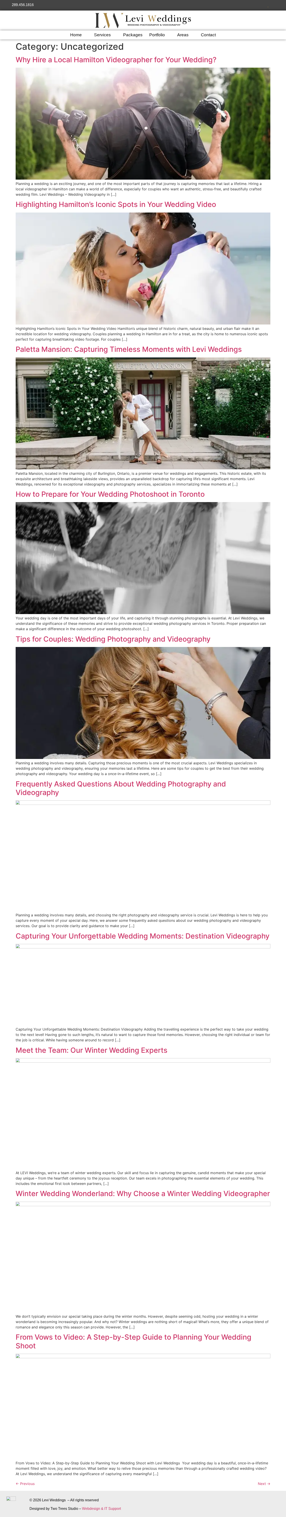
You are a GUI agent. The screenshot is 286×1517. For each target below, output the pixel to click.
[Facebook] (250, 5)
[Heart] (268, 5)
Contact (208, 35)
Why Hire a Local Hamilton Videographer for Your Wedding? (116, 59)
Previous (25, 1483)
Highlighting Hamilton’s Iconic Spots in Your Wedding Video (116, 204)
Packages (133, 35)
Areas (183, 35)
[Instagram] (256, 5)
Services (102, 35)
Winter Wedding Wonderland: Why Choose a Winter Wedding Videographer (143, 1193)
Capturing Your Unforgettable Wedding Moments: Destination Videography (142, 936)
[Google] (262, 5)
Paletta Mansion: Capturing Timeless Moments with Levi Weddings (129, 349)
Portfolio (157, 35)
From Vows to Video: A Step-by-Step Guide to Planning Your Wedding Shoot (133, 1341)
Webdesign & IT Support (101, 1509)
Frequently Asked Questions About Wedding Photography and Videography (121, 788)
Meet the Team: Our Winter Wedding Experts (91, 1050)
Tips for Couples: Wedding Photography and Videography (113, 639)
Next (264, 1483)
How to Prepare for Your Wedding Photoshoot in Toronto (110, 494)
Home (76, 35)
